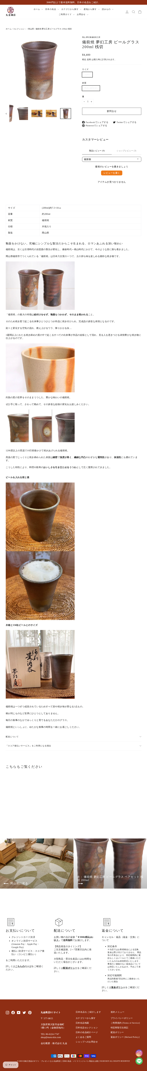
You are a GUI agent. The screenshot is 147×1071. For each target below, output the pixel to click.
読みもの (106, 9)
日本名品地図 (82, 1023)
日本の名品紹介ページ (87, 1032)
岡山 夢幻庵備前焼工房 (91, 37)
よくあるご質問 (83, 1037)
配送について (12, 737)
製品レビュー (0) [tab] (97, 151)
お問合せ (81, 14)
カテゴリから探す (70, 9)
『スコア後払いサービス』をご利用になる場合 (28, 746)
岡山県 (31, 29)
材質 (84, 83)
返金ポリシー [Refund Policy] (125, 1037)
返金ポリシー (118, 987)
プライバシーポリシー (122, 1018)
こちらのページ (23, 966)
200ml (87, 74)
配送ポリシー (70, 968)
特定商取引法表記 (119, 1027)
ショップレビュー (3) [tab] (126, 151)
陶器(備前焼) (91, 88)
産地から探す (90, 9)
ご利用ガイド (65, 14)
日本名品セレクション (87, 1027)
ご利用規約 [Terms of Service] (125, 1023)
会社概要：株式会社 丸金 (54, 1043)
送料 (89, 59)
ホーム (37, 9)
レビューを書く (112, 173)
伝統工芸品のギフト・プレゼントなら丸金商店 (42, 1061)
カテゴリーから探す (86, 1018)
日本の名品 (51, 9)
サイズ (85, 69)
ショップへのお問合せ (87, 1042)
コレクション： (20, 29)
